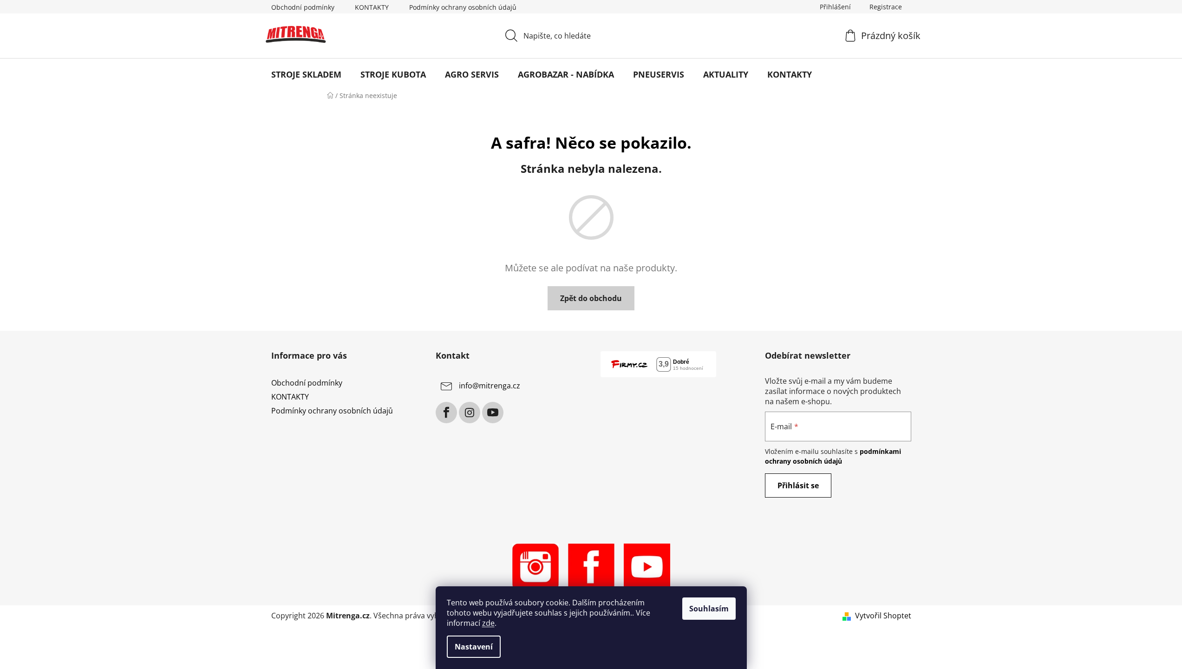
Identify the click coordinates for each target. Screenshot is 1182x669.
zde (488, 623)
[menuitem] (306, 74)
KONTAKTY (372, 7)
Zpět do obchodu (591, 298)
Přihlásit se (798, 485)
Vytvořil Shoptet (883, 615)
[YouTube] (492, 412)
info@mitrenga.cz (489, 385)
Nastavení (474, 647)
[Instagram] (469, 412)
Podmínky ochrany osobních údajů (462, 7)
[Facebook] (446, 412)
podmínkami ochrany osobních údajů (833, 456)
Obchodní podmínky (302, 7)
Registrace (885, 6)
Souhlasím (709, 608)
